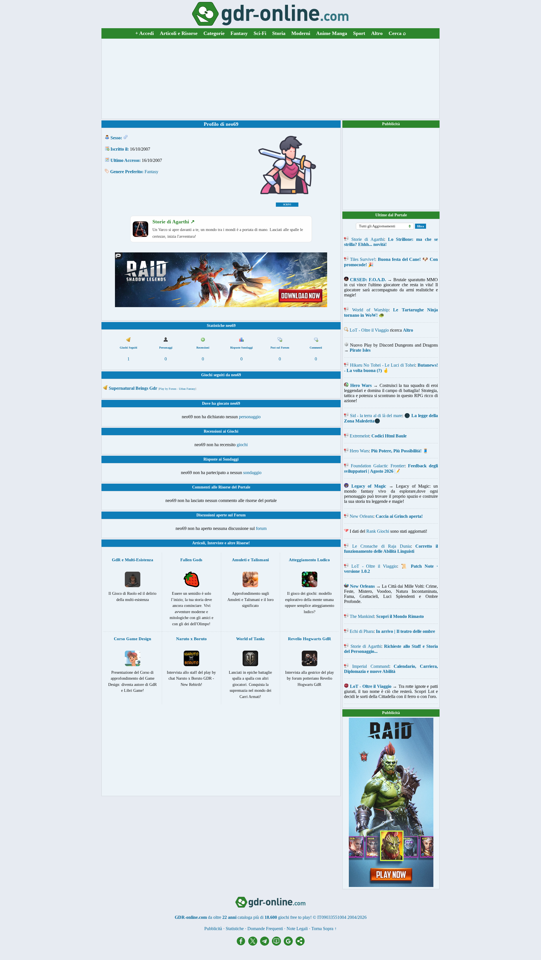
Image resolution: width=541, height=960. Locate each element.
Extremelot (359, 435)
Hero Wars (359, 450)
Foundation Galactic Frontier (377, 465)
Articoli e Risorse (179, 33)
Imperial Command (370, 666)
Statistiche (235, 928)
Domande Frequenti (265, 928)
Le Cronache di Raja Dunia (381, 546)
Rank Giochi (377, 531)
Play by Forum (167, 388)
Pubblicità (391, 124)
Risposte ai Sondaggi (221, 459)
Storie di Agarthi (367, 239)
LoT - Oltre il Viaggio (369, 330)
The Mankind (362, 616)
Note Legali (297, 928)
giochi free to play (294, 917)
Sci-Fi (260, 33)
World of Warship (370, 309)
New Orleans (361, 516)
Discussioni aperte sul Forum (221, 515)
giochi (242, 444)
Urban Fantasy (187, 388)
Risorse (242, 543)
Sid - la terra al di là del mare (376, 415)
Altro (377, 33)
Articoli (198, 543)
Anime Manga (331, 33)
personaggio (250, 416)
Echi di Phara (362, 631)
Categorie (214, 33)
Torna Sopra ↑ (324, 928)
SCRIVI (287, 204)
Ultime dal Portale (391, 215)
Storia (278, 33)
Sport (359, 33)
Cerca (397, 33)
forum (261, 528)
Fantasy (239, 33)
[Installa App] (278, 944)
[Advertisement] (270, 78)
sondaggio (252, 472)
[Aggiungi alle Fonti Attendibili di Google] (290, 944)
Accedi (144, 33)
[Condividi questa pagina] (300, 944)
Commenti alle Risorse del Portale (221, 487)
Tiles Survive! (362, 259)
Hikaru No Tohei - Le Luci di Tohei (382, 365)
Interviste (215, 543)
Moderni (300, 33)
